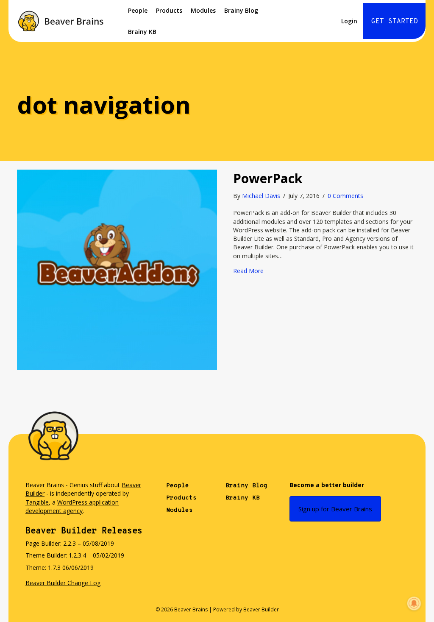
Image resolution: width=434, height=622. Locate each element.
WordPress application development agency (72, 506)
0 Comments (345, 196)
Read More (248, 271)
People (137, 10)
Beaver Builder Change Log (62, 583)
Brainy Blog (241, 10)
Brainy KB (142, 32)
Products (169, 10)
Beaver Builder (261, 609)
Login (349, 21)
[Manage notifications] (414, 603)
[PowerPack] (117, 269)
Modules (203, 10)
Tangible (37, 502)
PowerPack (267, 178)
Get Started (394, 21)
